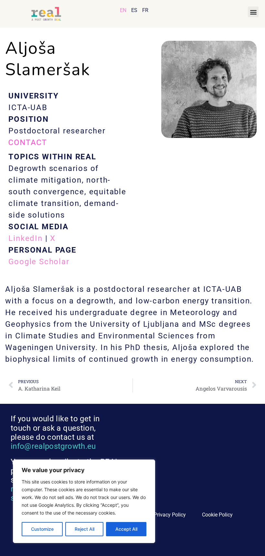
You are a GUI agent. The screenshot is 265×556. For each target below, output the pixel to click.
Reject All (84, 529)
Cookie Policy (217, 515)
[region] (84, 501)
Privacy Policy (170, 515)
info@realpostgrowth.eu (53, 446)
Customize (42, 529)
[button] (253, 11)
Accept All (126, 529)
